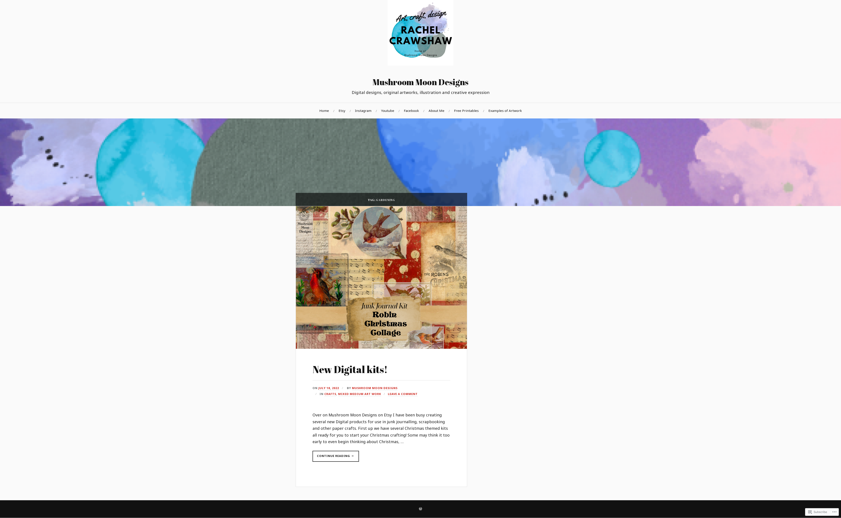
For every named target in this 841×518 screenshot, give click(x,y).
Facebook (411, 110)
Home (324, 110)
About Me (436, 110)
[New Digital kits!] (381, 347)
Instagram (363, 110)
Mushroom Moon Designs (420, 82)
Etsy (342, 110)
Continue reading (332, 458)
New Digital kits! (350, 369)
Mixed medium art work (359, 394)
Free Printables (466, 110)
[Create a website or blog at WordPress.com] (420, 509)
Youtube (387, 110)
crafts (330, 394)
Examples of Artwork (505, 110)
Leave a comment (403, 394)
